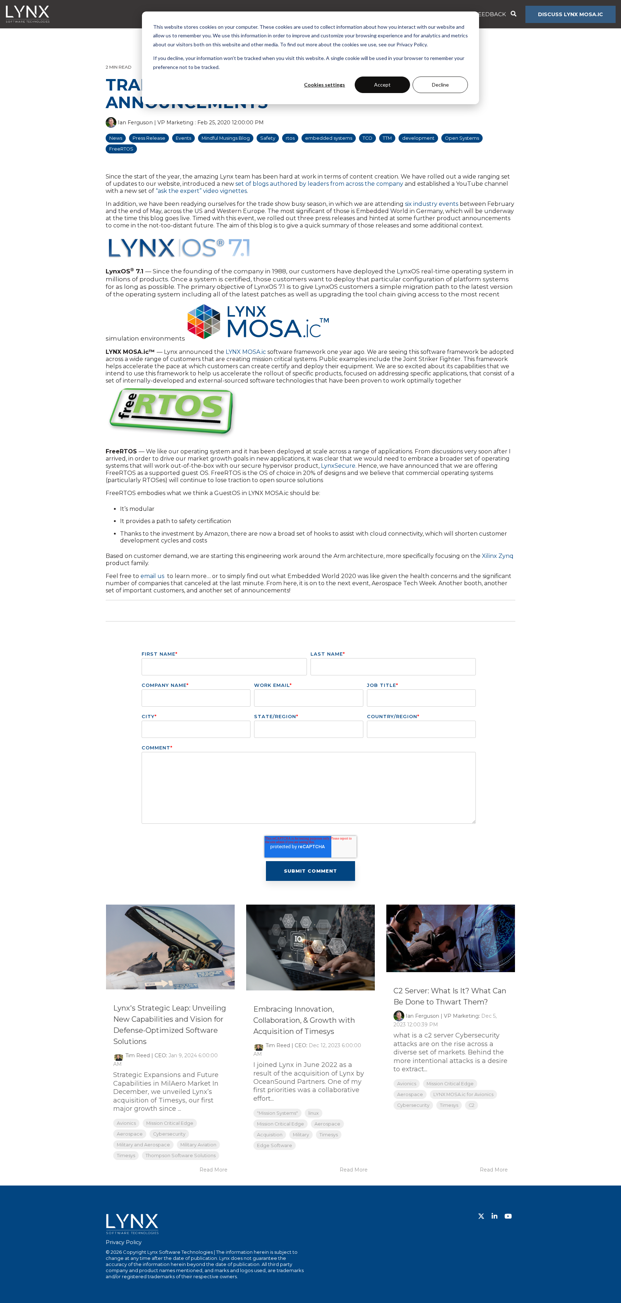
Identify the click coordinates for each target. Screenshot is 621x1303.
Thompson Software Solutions (181, 1155)
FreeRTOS (121, 149)
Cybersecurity (169, 1134)
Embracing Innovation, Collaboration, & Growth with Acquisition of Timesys (304, 1020)
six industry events (431, 203)
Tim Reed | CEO (145, 1055)
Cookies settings (324, 85)
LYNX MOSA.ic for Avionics (463, 1094)
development (418, 138)
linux (313, 1113)
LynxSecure (338, 465)
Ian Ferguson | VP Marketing (155, 122)
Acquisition (269, 1134)
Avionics (126, 1123)
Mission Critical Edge (169, 1123)
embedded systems (328, 138)
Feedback (490, 14)
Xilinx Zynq (498, 556)
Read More (213, 1170)
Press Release (149, 138)
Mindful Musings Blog (226, 138)
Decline (440, 85)
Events (183, 138)
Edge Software (274, 1145)
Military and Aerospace (143, 1144)
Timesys (126, 1155)
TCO (367, 138)
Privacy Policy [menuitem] (124, 1242)
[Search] (513, 14)
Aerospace (130, 1134)
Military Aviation (198, 1144)
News (115, 138)
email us (153, 576)
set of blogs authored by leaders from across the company (319, 183)
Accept (382, 85)
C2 (471, 1105)
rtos (290, 138)
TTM (387, 138)
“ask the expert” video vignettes (201, 191)
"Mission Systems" (277, 1113)
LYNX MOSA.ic (246, 351)
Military (301, 1134)
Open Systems (462, 138)
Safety (267, 138)
